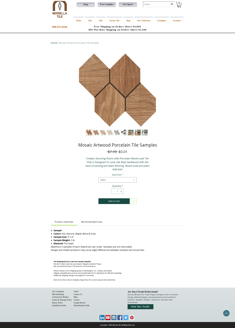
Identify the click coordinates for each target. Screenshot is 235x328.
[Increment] (121, 191)
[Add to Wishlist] (134, 201)
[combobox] (159, 4)
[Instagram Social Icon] (113, 317)
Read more (118, 169)
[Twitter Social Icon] (125, 317)
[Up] (226, 313)
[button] (179, 4)
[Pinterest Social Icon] (131, 317)
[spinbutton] (117, 191)
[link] (64, 221)
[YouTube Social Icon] (107, 317)
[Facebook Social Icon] (119, 317)
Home (54, 42)
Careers (76, 300)
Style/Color (117, 174)
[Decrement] (113, 191)
